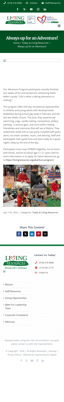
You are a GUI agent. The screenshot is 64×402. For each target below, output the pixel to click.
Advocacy (10, 321)
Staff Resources (13, 291)
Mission (9, 284)
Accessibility (42, 340)
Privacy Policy (14, 354)
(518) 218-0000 (46, 262)
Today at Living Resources (45, 212)
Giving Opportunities (15, 297)
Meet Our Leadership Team (16, 306)
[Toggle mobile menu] (59, 25)
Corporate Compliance (16, 314)
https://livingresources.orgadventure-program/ (30, 159)
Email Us (43, 272)
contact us (23, 343)
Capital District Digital (46, 354)
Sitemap (52, 351)
